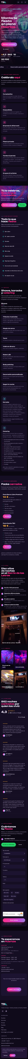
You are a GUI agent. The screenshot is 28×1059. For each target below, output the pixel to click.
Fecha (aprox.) (6, 857)
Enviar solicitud (14, 920)
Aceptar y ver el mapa (14, 989)
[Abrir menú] (25, 2)
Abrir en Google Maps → (7, 953)
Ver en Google (21, 717)
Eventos (3, 1018)
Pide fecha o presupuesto (9, 44)
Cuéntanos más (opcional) (8, 902)
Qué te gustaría (6, 890)
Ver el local (5, 49)
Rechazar (6, 1055)
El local (3, 1022)
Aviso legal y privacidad (7, 1032)
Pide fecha (7, 516)
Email (4, 883)
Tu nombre (5, 870)
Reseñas (3, 1025)
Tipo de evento (6, 850)
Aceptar (12, 1055)
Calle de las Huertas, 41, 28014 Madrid (11, 1038)
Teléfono (5, 876)
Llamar (20, 844)
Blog (2, 1027)
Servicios (3, 1020)
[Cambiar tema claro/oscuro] (22, 2)
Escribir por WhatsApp (8, 844)
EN (18, 2)
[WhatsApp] (6, 1011)
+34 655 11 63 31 (5, 967)
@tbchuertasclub (5, 971)
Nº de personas (6, 863)
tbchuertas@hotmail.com (7, 969)
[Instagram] (2, 1011)
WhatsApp (22, 205)
